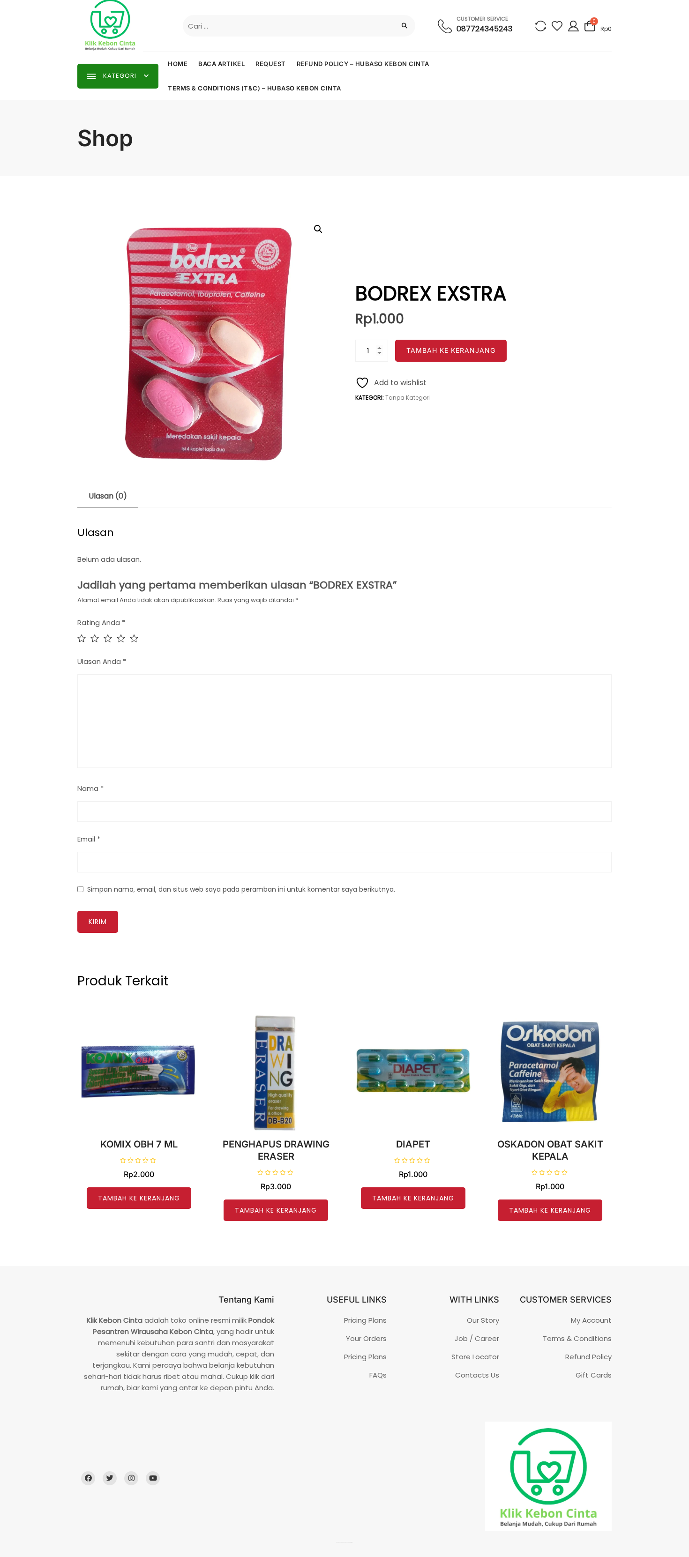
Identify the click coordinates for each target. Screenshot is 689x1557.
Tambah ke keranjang (450, 350)
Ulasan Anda (101, 661)
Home (177, 63)
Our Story (483, 1320)
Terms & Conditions (577, 1338)
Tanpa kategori (407, 398)
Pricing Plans (365, 1320)
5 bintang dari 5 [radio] (136, 638)
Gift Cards (594, 1375)
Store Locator (475, 1357)
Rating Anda (101, 622)
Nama (90, 788)
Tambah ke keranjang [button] (139, 1198)
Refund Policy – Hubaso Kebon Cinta (363, 63)
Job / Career (477, 1338)
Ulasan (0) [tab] (108, 496)
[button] (318, 229)
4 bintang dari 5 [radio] (123, 638)
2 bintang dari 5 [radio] (97, 638)
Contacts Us (477, 1375)
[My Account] (573, 25)
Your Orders (366, 1338)
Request (270, 63)
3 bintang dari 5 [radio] (110, 638)
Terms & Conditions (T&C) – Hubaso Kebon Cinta (254, 88)
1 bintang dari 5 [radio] (83, 638)
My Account (591, 1320)
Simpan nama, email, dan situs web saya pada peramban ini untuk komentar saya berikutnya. (241, 889)
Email (88, 839)
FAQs (378, 1375)
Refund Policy (588, 1357)
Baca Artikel (221, 63)
